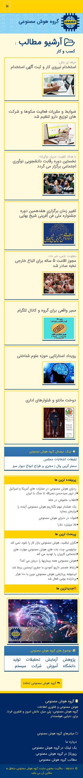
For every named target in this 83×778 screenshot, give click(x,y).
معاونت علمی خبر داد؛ (45, 261)
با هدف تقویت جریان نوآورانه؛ (44, 162)
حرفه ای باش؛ (43, 65)
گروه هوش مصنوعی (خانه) (40, 683)
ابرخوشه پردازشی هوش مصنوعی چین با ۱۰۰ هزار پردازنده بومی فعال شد (46, 576)
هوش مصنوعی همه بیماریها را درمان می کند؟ (48, 560)
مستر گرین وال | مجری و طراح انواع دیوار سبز (45, 466)
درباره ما (71, 742)
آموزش (52, 666)
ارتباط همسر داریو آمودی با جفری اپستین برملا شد (44, 567)
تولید (17, 660)
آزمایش (51, 660)
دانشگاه (69, 666)
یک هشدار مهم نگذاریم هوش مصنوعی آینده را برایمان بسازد (47, 509)
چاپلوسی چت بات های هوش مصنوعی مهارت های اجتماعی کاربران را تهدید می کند (44, 552)
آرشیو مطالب (41, 42)
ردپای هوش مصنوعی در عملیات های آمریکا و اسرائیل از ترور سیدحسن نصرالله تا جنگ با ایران (42, 491)
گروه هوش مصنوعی (39, 22)
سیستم (20, 666)
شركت (36, 666)
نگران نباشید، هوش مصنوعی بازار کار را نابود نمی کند (43, 542)
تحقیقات (33, 660)
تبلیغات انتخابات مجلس (60, 459)
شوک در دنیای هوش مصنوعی (57, 518)
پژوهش (69, 660)
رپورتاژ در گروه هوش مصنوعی (56, 754)
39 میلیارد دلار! (67, 524)
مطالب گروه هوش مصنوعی (58, 760)
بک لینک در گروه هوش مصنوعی (54, 748)
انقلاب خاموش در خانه (62, 500)
